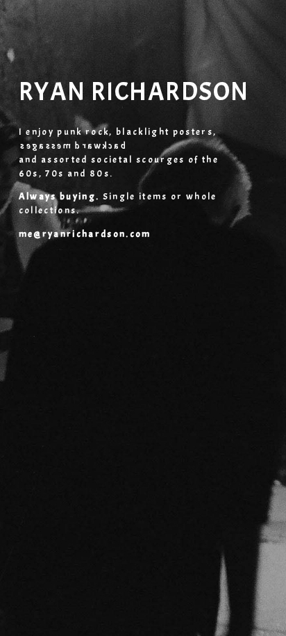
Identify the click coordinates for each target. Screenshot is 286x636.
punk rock (83, 132)
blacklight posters (164, 132)
